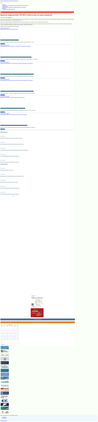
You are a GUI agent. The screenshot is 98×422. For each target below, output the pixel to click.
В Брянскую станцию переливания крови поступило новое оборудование (13, 125)
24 (1, 338)
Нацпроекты (4, 7)
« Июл (2, 344)
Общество (4, 5)
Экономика (12, 5)
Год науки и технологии (22, 7)
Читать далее (2, 43)
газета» (17, 26)
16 (17, 333)
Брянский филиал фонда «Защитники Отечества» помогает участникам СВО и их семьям (17, 91)
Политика (8, 5)
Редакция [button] (4, 8)
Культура (23, 5)
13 (9, 333)
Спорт (15, 5)
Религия (26, 5)
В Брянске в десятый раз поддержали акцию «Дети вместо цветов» (12, 108)
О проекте (4, 417)
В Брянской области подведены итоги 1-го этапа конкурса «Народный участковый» (15, 57)
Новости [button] (3, 4)
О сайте (3, 9)
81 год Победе (14, 7)
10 (1, 333)
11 (4, 333)
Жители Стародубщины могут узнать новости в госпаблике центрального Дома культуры (17, 74)
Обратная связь (8, 9)
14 (12, 333)
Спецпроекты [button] (4, 6)
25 (4, 338)
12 (7, 333)
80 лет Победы (9, 7)
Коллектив (13, 9)
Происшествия (19, 5)
